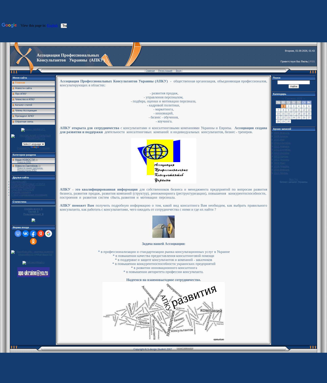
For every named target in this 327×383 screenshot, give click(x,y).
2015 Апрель (281, 173)
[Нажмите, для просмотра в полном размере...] (163, 340)
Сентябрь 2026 (293, 98)
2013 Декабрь (281, 159)
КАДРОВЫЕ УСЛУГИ (23, 186)
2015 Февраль (282, 169)
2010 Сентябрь (282, 143)
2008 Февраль (282, 133)
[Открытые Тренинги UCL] (33, 138)
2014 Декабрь (281, 166)
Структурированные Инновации (29, 195)
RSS (312, 61)
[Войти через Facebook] (33, 233)
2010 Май (279, 139)
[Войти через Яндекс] (40, 233)
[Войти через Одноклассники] (33, 241)
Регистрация (165, 70)
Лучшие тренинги (21, 192)
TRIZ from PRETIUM (22, 189)
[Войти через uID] (18, 233)
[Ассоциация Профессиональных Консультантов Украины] (33, 276)
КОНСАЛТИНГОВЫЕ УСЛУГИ (28, 184)
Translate (45, 148)
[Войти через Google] (48, 233)
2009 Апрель (281, 136)
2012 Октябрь (281, 153)
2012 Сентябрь (282, 149)
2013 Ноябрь (281, 156)
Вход (178, 70)
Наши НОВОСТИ (25, 159)
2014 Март (280, 163)
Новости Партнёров (26, 165)
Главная (150, 70)
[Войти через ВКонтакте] (25, 233)
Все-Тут (293, 179)
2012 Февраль (282, 146)
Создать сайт (18, 181)
